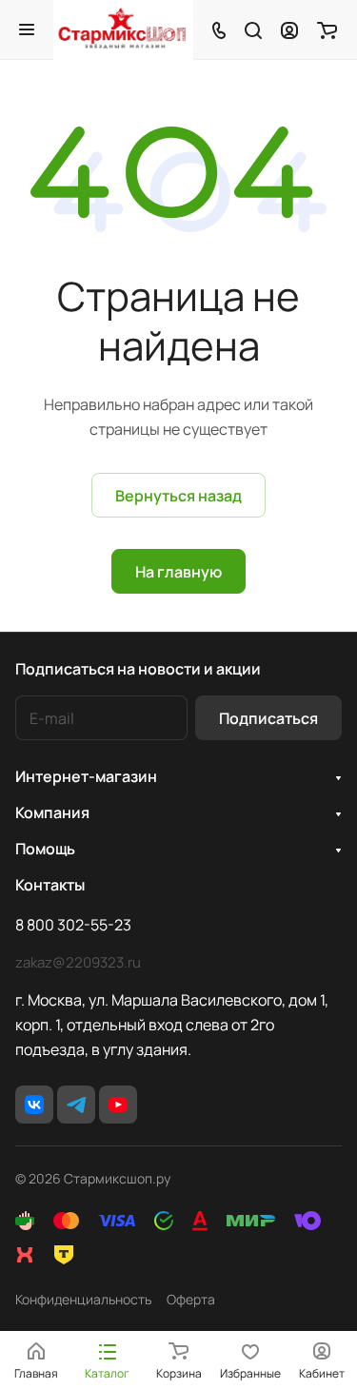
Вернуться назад (178, 495)
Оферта (191, 1299)
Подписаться (268, 718)
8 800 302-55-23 (73, 924)
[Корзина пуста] (327, 29)
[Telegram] (76, 1105)
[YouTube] (118, 1105)
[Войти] (289, 29)
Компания (52, 812)
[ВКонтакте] (34, 1105)
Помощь (45, 848)
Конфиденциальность (83, 1299)
